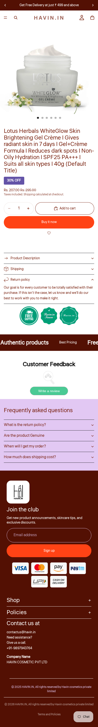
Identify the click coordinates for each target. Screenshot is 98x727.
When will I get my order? (25, 446)
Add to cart (67, 208)
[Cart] (92, 17)
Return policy (20, 279)
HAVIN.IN (21, 704)
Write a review (49, 391)
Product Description (25, 258)
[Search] (15, 17)
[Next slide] (93, 5)
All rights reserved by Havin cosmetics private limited (60, 704)
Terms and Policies (49, 714)
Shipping (17, 269)
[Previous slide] (5, 5)
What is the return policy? (25, 424)
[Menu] (5, 17)
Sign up (49, 550)
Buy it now (49, 222)
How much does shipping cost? (30, 457)
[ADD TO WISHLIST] (49, 233)
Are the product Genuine (24, 435)
